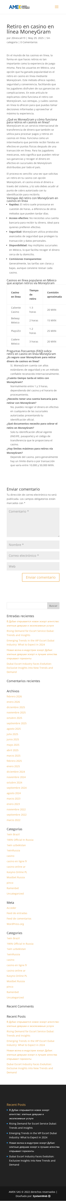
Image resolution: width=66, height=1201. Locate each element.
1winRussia (13, 850)
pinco (10, 882)
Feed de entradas (17, 913)
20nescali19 (18, 38)
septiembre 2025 (17, 723)
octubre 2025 (14, 718)
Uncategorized (15, 893)
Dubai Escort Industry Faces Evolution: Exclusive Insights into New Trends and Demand (30, 668)
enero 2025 (13, 766)
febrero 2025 (14, 760)
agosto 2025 (14, 728)
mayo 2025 (13, 744)
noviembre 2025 (16, 712)
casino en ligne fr (17, 861)
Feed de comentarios (19, 918)
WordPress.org (15, 924)
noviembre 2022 (16, 809)
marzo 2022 (13, 820)
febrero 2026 (14, 696)
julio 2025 (12, 734)
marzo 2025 (13, 755)
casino (10, 855)
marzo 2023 (13, 798)
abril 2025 (12, 750)
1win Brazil (13, 834)
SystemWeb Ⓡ (42, 1196)
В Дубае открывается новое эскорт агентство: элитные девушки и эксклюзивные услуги (29, 1114)
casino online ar (16, 866)
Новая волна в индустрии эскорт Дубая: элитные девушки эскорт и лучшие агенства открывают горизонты (32, 654)
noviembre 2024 (16, 777)
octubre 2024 (14, 782)
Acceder (11, 908)
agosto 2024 (14, 793)
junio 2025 (13, 739)
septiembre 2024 (17, 787)
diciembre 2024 (16, 771)
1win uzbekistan (16, 845)
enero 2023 (13, 804)
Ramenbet (13, 888)
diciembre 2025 (16, 707)
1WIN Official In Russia (20, 839)
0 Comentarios (28, 42)
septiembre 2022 (17, 814)
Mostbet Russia (16, 877)
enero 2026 (13, 701)
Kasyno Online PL (17, 872)
